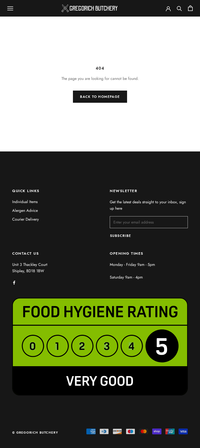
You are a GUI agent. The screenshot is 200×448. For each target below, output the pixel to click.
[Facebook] (14, 282)
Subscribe (120, 235)
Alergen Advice (25, 210)
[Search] (179, 8)
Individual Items (25, 202)
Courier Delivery (25, 219)
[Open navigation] (10, 8)
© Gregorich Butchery (35, 432)
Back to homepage (100, 96)
